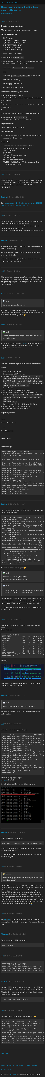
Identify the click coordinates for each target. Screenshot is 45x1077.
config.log (4, 780)
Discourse (13, 1074)
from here (24, 343)
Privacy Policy (6, 1069)
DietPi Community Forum (9, 2)
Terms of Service (31, 1065)
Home (3, 1065)
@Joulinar (7, 919)
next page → (5, 1053)
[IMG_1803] (22, 672)
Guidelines (20, 1065)
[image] (22, 805)
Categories (10, 1065)
